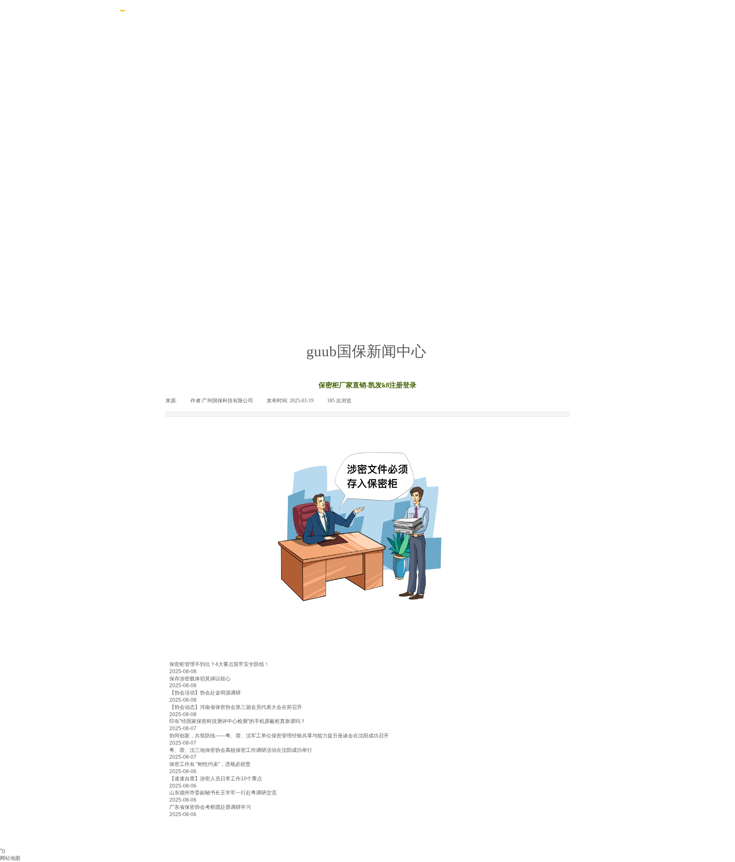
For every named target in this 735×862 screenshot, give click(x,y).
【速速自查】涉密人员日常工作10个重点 (215, 779)
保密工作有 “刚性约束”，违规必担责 (210, 764)
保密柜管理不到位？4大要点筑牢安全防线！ (219, 664)
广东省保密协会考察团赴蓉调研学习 (210, 807)
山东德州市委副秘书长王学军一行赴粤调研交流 (222, 793)
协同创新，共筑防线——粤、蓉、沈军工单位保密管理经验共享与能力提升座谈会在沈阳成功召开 (279, 736)
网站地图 (10, 858)
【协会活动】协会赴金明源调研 (205, 693)
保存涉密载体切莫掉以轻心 (200, 679)
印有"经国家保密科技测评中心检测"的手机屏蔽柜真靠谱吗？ (237, 721)
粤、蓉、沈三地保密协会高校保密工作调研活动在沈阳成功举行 (240, 750)
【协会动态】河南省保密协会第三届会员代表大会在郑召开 (235, 707)
